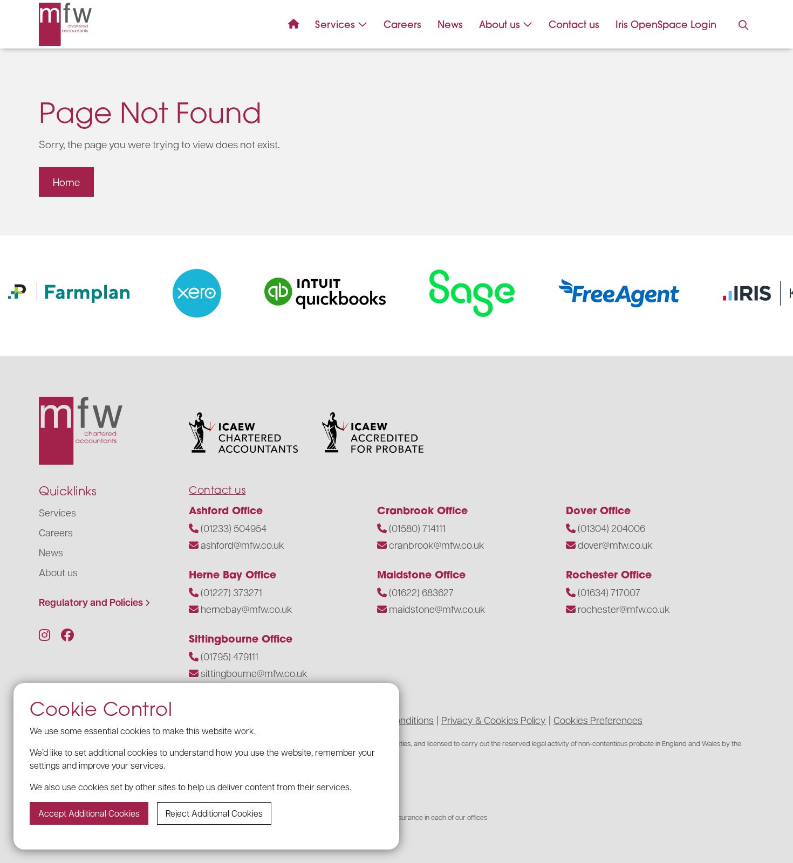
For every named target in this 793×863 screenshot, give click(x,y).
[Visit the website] (190, 293)
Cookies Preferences (597, 720)
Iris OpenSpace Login (666, 24)
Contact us (574, 24)
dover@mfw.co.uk (615, 544)
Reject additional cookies (214, 813)
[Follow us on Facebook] (67, 634)
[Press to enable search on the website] (743, 25)
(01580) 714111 (417, 528)
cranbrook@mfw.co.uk (436, 544)
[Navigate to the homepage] (65, 24)
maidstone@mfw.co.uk (437, 609)
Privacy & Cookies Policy (493, 720)
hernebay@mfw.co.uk (246, 609)
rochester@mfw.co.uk (624, 609)
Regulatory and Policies (91, 602)
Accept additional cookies (89, 813)
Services (335, 24)
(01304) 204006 (611, 528)
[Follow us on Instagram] (44, 634)
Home (66, 181)
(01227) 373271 (231, 592)
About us (499, 24)
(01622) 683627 (421, 592)
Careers (402, 24)
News (450, 24)
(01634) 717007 (609, 592)
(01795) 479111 (229, 656)
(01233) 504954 (233, 528)
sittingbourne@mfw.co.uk (254, 673)
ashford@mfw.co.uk (242, 544)
